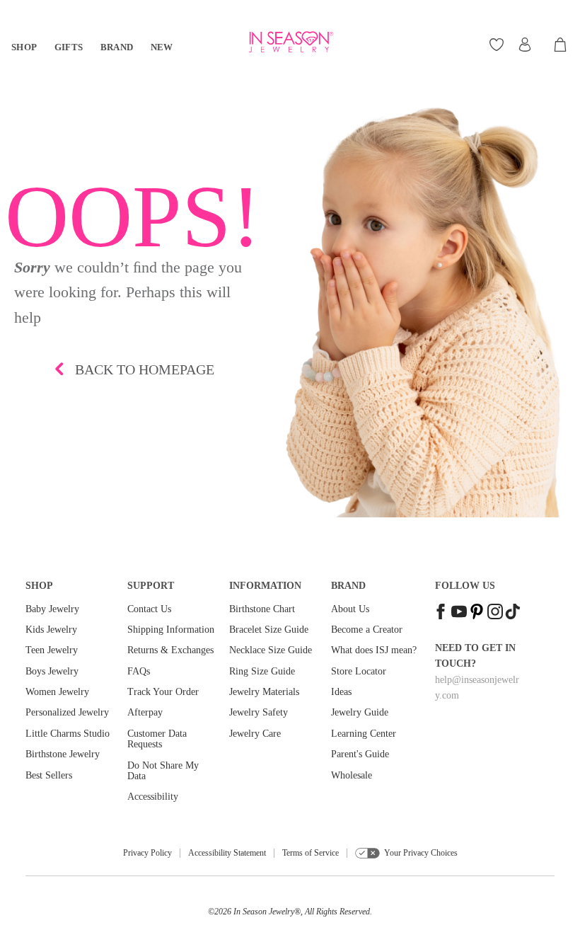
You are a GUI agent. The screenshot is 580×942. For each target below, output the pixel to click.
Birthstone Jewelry (62, 754)
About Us (350, 609)
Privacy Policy (147, 853)
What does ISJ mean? (374, 650)
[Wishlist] (498, 45)
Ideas (341, 692)
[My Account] (525, 45)
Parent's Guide (360, 754)
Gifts (68, 47)
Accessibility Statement (227, 853)
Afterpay (145, 712)
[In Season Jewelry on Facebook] (440, 613)
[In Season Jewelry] (289, 42)
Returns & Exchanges (170, 650)
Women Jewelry (57, 692)
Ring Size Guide (262, 671)
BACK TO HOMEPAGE (144, 369)
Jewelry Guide (359, 712)
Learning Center (363, 733)
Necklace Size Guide (270, 650)
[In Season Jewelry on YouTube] (459, 613)
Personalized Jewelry (67, 712)
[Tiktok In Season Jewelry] (513, 613)
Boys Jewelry (52, 671)
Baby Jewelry (52, 609)
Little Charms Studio (67, 733)
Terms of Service (310, 853)
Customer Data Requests (157, 738)
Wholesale (351, 775)
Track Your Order (163, 692)
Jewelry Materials (264, 692)
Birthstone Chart (262, 609)
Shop (24, 47)
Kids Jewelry (51, 629)
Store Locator (358, 671)
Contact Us (149, 609)
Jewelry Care (255, 733)
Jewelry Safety (258, 712)
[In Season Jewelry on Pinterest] (477, 613)
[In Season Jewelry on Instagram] (495, 613)
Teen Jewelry (51, 650)
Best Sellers (48, 775)
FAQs (138, 671)
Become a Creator (366, 629)
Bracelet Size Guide (268, 629)
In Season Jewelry (263, 912)
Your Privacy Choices (421, 853)
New (162, 47)
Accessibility (152, 796)
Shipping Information (170, 629)
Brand (117, 47)
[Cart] (561, 45)
